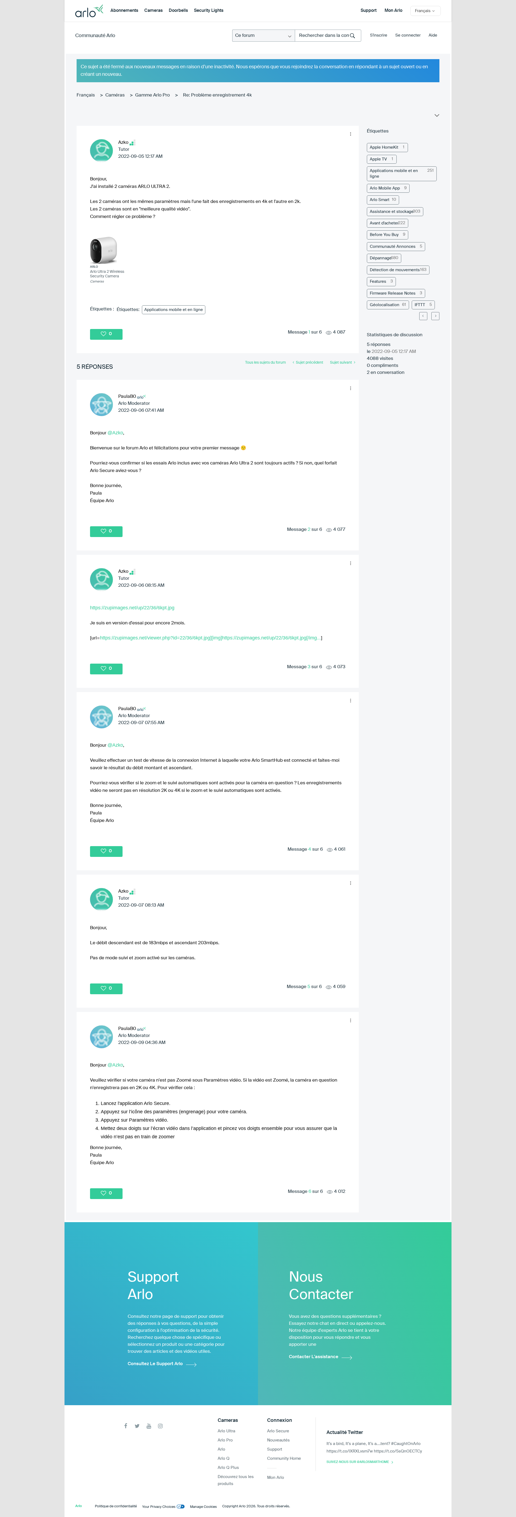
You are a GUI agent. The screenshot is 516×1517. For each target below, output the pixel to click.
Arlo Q (224, 1459)
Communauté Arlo (95, 35)
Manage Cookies (203, 1507)
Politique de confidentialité (116, 1506)
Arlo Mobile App (385, 188)
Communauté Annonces (392, 247)
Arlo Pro (225, 1440)
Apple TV (378, 159)
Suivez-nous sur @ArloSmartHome (358, 1462)
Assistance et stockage (392, 212)
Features (378, 282)
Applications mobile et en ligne (173, 310)
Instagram (160, 1426)
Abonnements (124, 11)
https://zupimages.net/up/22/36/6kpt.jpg (132, 607)
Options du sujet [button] (436, 116)
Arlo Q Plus (228, 1468)
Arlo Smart (379, 200)
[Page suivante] (435, 316)
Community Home (284, 1459)
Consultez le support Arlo (155, 1364)
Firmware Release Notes (392, 293)
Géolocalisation (384, 305)
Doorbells (178, 11)
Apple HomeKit (384, 147)
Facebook (125, 1426)
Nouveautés (278, 1440)
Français (86, 95)
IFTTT (420, 305)
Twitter (137, 1426)
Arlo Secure (278, 1431)
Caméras (115, 95)
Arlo (221, 1449)
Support (369, 11)
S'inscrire (378, 35)
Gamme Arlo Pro (152, 95)
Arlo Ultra (226, 1431)
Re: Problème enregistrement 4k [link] (217, 95)
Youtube (148, 1426)
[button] (350, 134)
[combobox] (328, 36)
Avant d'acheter (384, 223)
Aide (433, 35)
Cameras (153, 11)
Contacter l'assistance (313, 1357)
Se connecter (408, 35)
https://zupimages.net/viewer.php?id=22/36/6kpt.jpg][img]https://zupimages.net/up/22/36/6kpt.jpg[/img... (210, 638)
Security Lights (208, 11)
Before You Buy (384, 235)
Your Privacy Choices (158, 1507)
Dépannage (381, 258)
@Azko (115, 432)
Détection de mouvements (395, 270)
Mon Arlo (393, 11)
